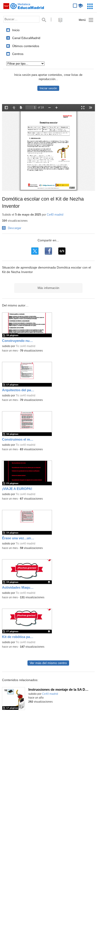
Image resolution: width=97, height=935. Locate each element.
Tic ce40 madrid (25, 346)
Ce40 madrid (55, 214)
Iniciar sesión (48, 88)
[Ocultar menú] (86, 20)
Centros (17, 54)
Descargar (14, 228)
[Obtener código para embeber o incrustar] (61, 251)
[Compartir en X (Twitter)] (34, 251)
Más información (48, 288)
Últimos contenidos (25, 46)
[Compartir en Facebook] (48, 251)
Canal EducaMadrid (26, 38)
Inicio (16, 30)
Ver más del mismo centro (48, 663)
